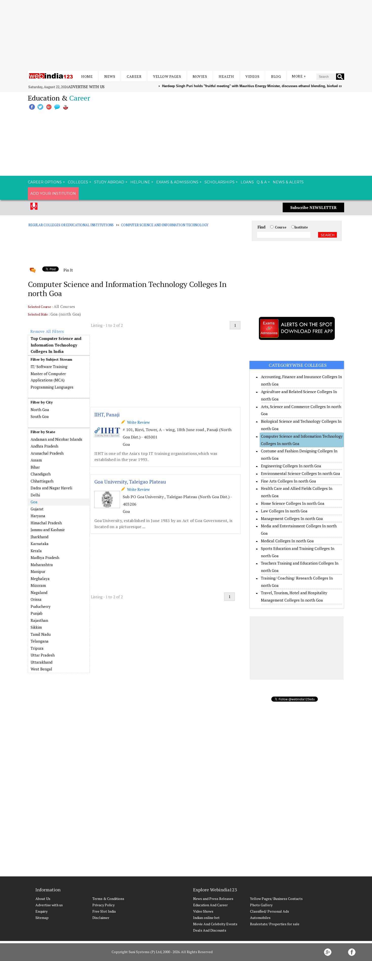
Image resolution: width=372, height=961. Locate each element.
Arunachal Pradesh (47, 453)
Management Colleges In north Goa (292, 518)
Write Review (137, 422)
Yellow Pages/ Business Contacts (276, 898)
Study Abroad (109, 182)
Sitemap (42, 917)
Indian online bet (206, 917)
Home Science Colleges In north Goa (292, 503)
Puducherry (41, 606)
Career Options (45, 182)
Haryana (38, 515)
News (109, 76)
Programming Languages (52, 387)
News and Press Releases (213, 898)
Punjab (37, 613)
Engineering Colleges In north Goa (291, 465)
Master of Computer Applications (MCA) (48, 377)
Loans (247, 182)
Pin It (68, 270)
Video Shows (203, 911)
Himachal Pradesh (46, 522)
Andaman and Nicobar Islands (56, 439)
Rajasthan (39, 620)
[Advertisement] (186, 35)
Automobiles (260, 917)
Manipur (38, 571)
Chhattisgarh (42, 481)
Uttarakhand (41, 662)
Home (87, 76)
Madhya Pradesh (45, 557)
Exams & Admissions (177, 182)
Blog (276, 76)
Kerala (36, 550)
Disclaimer (100, 917)
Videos (252, 76)
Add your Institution (53, 193)
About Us (42, 898)
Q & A (262, 182)
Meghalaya (40, 578)
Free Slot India (104, 911)
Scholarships (219, 182)
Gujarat (37, 508)
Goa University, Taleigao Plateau (130, 481)
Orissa (36, 599)
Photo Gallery (261, 904)
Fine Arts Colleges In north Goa (288, 481)
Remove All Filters (47, 331)
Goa (34, 501)
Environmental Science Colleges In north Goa (300, 473)
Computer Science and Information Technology (164, 225)
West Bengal (41, 668)
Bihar (35, 467)
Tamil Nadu (41, 634)
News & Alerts (288, 182)
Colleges (78, 182)
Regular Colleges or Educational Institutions (71, 225)
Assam (36, 460)
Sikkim (36, 627)
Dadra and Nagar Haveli (51, 487)
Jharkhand (39, 536)
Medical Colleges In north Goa (287, 540)
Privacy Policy (103, 904)
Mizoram (38, 585)
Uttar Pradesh (43, 655)
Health (226, 76)
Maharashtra (42, 564)
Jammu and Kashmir (48, 529)
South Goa (40, 416)
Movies (200, 76)
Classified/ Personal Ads (269, 911)
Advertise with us (86, 86)
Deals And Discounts (209, 930)
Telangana (40, 641)
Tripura (37, 648)
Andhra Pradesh (44, 446)
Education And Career (210, 904)
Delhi (35, 494)
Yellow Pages (167, 76)
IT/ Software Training (49, 366)
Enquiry (41, 911)
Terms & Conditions (108, 898)
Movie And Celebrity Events (215, 923)
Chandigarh (41, 473)
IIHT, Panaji (107, 414)
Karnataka (40, 543)
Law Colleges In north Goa (284, 510)
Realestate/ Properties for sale (274, 923)
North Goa (40, 409)
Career (134, 76)
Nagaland (39, 592)
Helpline (140, 182)
